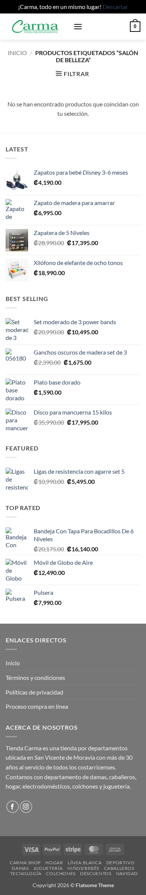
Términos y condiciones (35, 677)
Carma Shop (25, 862)
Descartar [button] (115, 6)
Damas (20, 868)
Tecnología (26, 873)
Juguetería (48, 868)
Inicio (17, 52)
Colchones (61, 873)
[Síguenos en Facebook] (12, 807)
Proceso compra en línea (37, 706)
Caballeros (119, 868)
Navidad (127, 873)
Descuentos (95, 873)
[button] (77, 26)
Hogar (54, 862)
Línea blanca (84, 862)
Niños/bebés (83, 868)
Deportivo (120, 862)
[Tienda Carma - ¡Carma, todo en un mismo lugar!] (37, 26)
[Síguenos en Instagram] (26, 807)
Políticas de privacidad (34, 692)
